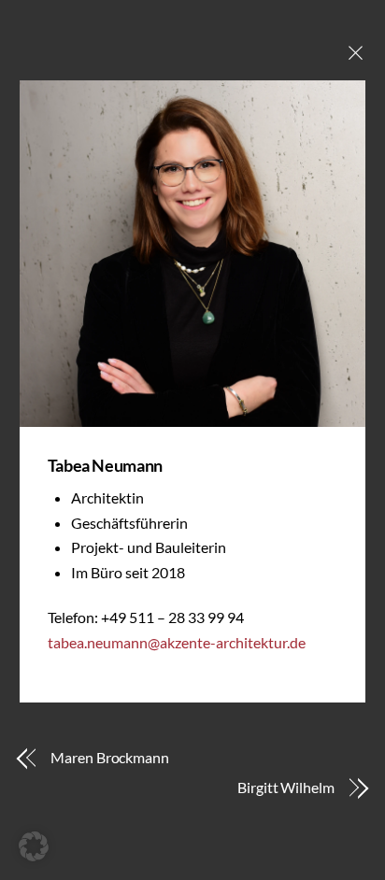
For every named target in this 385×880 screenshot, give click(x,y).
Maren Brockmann (109, 757)
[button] (33, 846)
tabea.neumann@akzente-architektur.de (177, 642)
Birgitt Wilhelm (286, 787)
